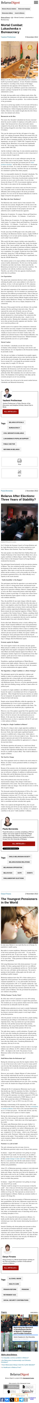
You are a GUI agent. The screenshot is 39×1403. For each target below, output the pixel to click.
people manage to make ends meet (15, 1159)
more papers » (34, 1312)
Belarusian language (24, 9)
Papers (4, 1312)
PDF (19, 476)
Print (19, 464)
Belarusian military (7, 13)
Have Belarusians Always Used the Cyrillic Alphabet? (18, 1365)
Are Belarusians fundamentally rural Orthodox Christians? (16, 1361)
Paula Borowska (7, 491)
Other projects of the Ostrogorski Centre (19, 1383)
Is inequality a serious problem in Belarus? (15, 1358)
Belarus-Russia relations (9, 9)
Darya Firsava (6, 894)
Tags (3, 423)
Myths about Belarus (9, 1354)
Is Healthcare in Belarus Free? (11, 1367)
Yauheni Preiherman (8, 37)
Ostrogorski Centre (28, 1378)
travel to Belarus (19, 13)
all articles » (10, 411)
